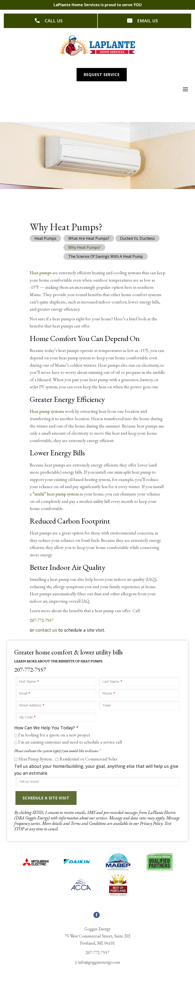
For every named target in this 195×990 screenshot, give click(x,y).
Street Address (31, 705)
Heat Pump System (35, 759)
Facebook (96, 917)
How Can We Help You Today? (46, 727)
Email (24, 693)
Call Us (54, 21)
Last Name (112, 681)
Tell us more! (29, 781)
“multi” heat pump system (56, 494)
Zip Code (27, 717)
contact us (46, 630)
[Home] (97, 45)
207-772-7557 (42, 620)
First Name (29, 681)
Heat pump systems (47, 411)
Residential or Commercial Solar (88, 759)
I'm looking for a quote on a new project (54, 735)
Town (106, 705)
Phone (108, 693)
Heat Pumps (45, 238)
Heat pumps (40, 273)
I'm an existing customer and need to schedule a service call (70, 742)
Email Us (147, 21)
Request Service (102, 74)
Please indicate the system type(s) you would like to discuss (57, 750)
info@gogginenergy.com (99, 962)
